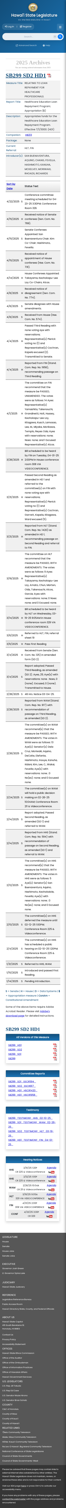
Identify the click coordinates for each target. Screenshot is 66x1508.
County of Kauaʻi (10, 1418)
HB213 (28, 135)
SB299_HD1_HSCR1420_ (22, 1090)
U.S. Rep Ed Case (10, 1390)
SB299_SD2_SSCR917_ (22, 1086)
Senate (6, 1246)
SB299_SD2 (15, 1049)
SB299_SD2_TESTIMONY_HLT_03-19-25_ (31, 1133)
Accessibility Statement (13, 1344)
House (5, 1241)
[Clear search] (55, 37)
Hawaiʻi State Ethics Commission (18, 1353)
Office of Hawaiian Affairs (14, 1372)
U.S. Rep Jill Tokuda (11, 1385)
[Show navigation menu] (60, 27)
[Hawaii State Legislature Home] (33, 7)
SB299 (11, 1058)
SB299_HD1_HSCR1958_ (22, 1095)
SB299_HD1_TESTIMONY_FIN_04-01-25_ (30, 1142)
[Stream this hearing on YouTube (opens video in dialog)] (51, 1172)
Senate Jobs (8, 1256)
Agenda (51, 1167)
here (23, 1486)
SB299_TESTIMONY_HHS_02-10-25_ (30, 1118)
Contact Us (7, 1334)
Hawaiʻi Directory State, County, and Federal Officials (28, 1309)
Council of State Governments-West (20, 1461)
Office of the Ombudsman (15, 1362)
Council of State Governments (17, 1456)
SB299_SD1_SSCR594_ (22, 1081)
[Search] (60, 36)
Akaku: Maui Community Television (19, 1437)
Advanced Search (28, 45)
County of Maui (9, 1414)
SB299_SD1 (14, 1054)
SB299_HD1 (15, 1045)
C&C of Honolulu (10, 1409)
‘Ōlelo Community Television (16, 1432)
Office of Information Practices (17, 1367)
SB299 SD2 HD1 (26, 75)
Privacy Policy (9, 1339)
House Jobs (8, 1251)
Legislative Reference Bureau (16, 1299)
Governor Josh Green (13, 1268)
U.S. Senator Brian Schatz (14, 1400)
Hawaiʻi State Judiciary (13, 1287)
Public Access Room (12, 1304)
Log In (11, 26)
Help (48, 45)
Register (27, 26)
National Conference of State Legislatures (23, 1451)
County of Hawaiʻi (10, 1423)
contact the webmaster (14, 1499)
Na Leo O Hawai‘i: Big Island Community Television (27, 1446)
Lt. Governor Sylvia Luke (13, 1273)
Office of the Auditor (12, 1358)
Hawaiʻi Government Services (17, 1377)
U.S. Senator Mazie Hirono (15, 1395)
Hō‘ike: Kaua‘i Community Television (20, 1441)
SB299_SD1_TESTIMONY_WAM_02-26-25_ (32, 1125)
